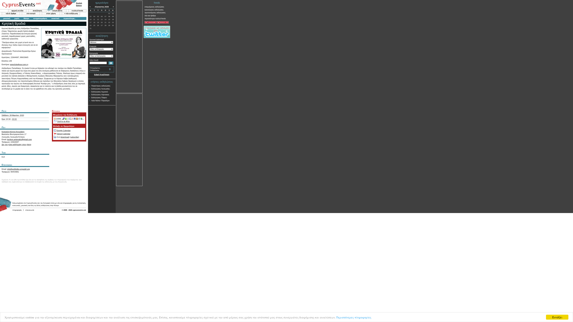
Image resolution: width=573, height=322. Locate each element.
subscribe (74, 137)
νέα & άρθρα (11, 14)
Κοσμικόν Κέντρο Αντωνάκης (13, 132)
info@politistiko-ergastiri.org (18, 169)
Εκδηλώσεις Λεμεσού (99, 92)
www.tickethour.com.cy (19, 65)
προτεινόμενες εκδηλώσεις (155, 13)
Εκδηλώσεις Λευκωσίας (100, 89)
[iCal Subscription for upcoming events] (150, 22)
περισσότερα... (69, 18)
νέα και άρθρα (150, 16)
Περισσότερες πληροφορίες (353, 317)
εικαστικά (55, 18)
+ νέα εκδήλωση (71, 14)
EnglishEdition (79, 4)
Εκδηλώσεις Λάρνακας (100, 95)
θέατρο (26, 18)
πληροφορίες (17, 210)
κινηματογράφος (40, 18)
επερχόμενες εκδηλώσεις (154, 7)
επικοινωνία (29, 210)
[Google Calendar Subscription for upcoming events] (163, 22)
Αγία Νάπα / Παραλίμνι (100, 101)
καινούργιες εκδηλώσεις (154, 10)
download (65, 137)
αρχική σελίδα (17, 11)
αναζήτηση (37, 11)
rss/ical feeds (77, 11)
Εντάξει (557, 317)
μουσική (6, 18)
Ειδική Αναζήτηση (101, 75)
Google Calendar (64, 131)
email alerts (57, 11)
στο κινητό (31, 14)
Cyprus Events (21, 4)
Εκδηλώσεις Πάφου (99, 98)
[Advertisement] (43, 99)
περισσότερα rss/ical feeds (155, 19)
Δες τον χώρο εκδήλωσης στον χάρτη (16, 145)
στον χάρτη (51, 14)
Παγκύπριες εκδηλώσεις (100, 86)
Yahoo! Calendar (63, 134)
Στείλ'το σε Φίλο (63, 121)
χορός (16, 18)
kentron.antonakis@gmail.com (19, 139)
